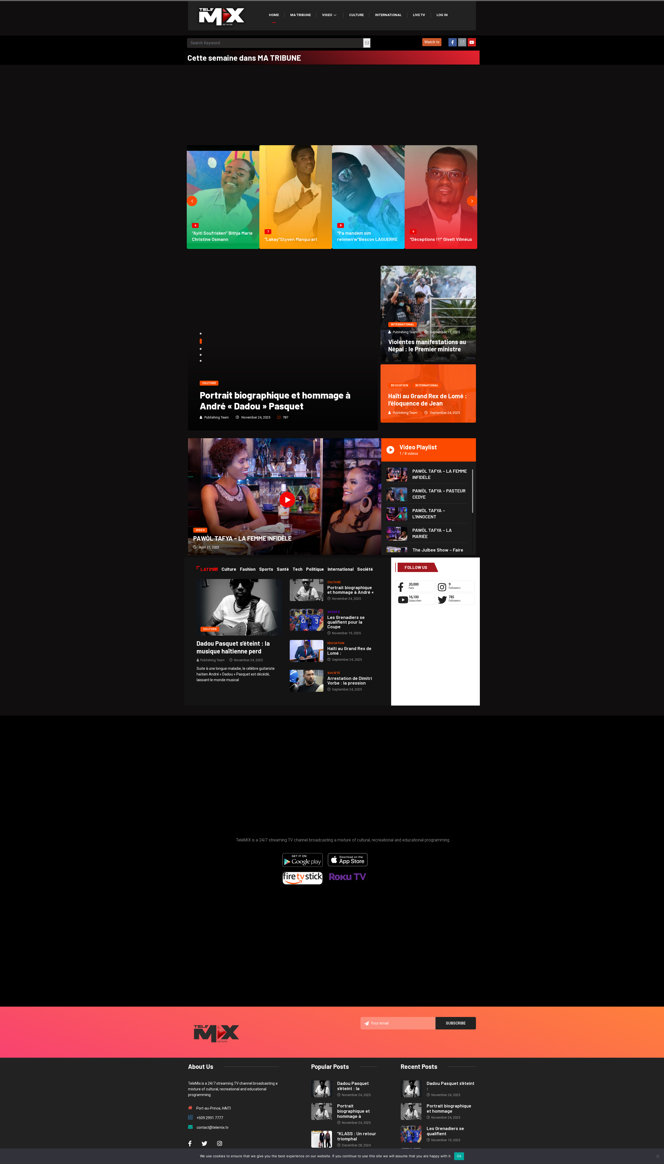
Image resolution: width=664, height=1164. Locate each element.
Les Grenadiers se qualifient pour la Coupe (346, 621)
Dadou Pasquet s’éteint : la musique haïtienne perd (233, 647)
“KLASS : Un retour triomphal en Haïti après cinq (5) (277, 400)
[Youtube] (472, 42)
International (388, 15)
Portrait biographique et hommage (449, 1108)
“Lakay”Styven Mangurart (291, 239)
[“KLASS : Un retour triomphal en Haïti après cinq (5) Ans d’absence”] (321, 1139)
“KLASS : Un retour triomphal (356, 1136)
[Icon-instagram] (462, 42)
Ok (459, 1156)
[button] (431, 42)
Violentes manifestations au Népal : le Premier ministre (427, 345)
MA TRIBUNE (300, 15)
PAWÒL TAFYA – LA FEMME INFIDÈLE (242, 538)
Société (333, 673)
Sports (333, 612)
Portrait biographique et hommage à (353, 1111)
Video (327, 15)
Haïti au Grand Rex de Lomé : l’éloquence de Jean (427, 399)
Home (274, 15)
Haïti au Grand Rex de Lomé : (349, 650)
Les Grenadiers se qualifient (445, 1130)
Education (399, 385)
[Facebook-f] (452, 42)
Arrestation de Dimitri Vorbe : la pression (349, 680)
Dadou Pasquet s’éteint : (450, 1085)
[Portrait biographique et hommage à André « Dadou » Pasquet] (306, 590)
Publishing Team (216, 417)
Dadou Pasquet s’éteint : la (353, 1085)
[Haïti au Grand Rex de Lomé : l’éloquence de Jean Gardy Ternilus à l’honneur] (306, 651)
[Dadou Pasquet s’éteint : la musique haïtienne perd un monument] (239, 607)
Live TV (419, 15)
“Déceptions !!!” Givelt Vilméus (441, 239)
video (200, 530)
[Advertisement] (332, 103)
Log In (442, 15)
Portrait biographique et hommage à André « (350, 589)
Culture (356, 15)
